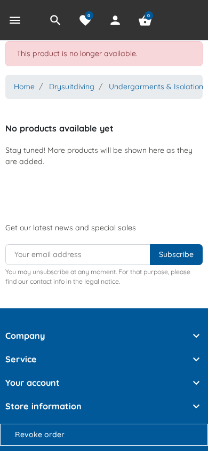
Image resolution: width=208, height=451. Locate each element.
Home (24, 86)
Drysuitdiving (71, 86)
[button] (55, 20)
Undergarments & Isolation (156, 86)
